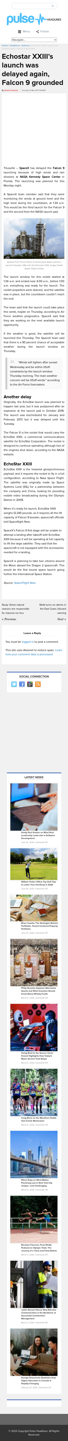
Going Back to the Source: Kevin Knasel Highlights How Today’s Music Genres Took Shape (37, 1056)
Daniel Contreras (11, 90)
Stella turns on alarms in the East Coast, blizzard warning (52, 609)
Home (5, 45)
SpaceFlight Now (25, 583)
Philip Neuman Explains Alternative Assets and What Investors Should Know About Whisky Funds (38, 991)
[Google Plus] (30, 684)
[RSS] (38, 684)
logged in (28, 642)
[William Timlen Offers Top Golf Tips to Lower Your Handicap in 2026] (34, 863)
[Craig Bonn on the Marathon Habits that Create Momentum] (34, 1092)
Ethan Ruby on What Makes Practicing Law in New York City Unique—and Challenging (36, 1183)
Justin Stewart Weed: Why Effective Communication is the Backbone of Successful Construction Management (38, 1314)
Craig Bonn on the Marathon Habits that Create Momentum (38, 1119)
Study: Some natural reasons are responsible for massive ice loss (15, 609)
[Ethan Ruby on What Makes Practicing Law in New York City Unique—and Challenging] (34, 1154)
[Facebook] (22, 684)
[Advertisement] (34, 129)
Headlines (15, 45)
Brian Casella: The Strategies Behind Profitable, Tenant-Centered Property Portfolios (39, 926)
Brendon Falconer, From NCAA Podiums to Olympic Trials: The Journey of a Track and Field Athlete (39, 1248)
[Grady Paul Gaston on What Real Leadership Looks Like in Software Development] (34, 806)
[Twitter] (14, 684)
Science (26, 45)
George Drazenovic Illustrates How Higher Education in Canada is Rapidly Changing (38, 1380)
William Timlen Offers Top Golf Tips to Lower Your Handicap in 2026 (38, 883)
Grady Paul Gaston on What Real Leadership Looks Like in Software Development (38, 835)
